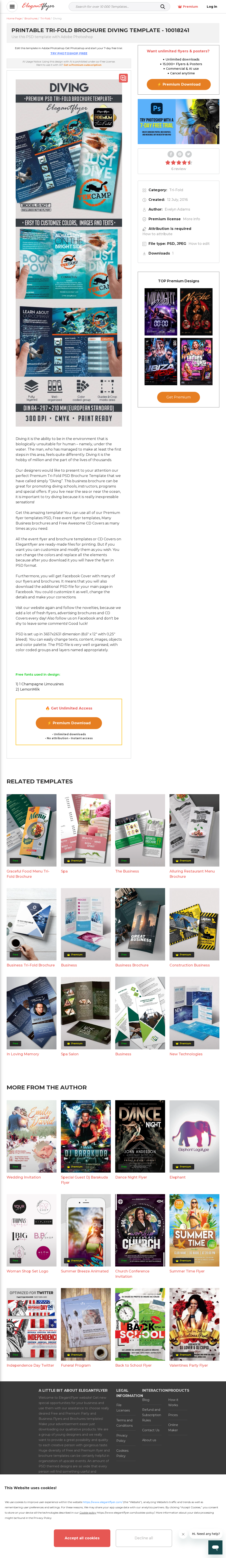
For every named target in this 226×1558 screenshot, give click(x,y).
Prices (173, 1415)
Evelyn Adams (177, 209)
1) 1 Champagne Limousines (40, 684)
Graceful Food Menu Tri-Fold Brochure (28, 874)
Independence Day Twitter (30, 1365)
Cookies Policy (122, 1453)
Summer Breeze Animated (85, 1271)
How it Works (173, 1402)
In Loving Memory (23, 1054)
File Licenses (123, 1407)
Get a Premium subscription (83, 64)
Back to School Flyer (133, 1365)
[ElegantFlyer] (38, 7)
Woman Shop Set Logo (27, 1271)
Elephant (178, 1177)
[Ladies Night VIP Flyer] (196, 361)
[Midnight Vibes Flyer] (161, 311)
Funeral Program (76, 1365)
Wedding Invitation (24, 1177)
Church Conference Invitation (132, 1274)
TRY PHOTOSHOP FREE (68, 53)
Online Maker (173, 1427)
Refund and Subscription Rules (151, 1415)
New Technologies (186, 1054)
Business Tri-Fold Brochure (31, 965)
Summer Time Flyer (187, 1271)
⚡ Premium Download (69, 723)
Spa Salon (70, 1054)
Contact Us (150, 1430)
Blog (145, 1400)
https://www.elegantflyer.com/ (102, 1502)
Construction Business (190, 965)
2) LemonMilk (28, 689)
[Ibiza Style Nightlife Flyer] (161, 361)
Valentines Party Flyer (189, 1365)
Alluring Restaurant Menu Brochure (192, 874)
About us (149, 1440)
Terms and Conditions (124, 1423)
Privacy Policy (122, 1438)
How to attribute (157, 234)
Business (69, 965)
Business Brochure (132, 965)
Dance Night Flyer (131, 1177)
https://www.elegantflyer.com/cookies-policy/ (125, 1512)
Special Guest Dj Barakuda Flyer (84, 1180)
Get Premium (178, 397)
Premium (190, 7)
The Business (127, 871)
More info (191, 219)
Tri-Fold (176, 190)
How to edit (199, 244)
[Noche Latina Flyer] (196, 311)
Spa (64, 871)
